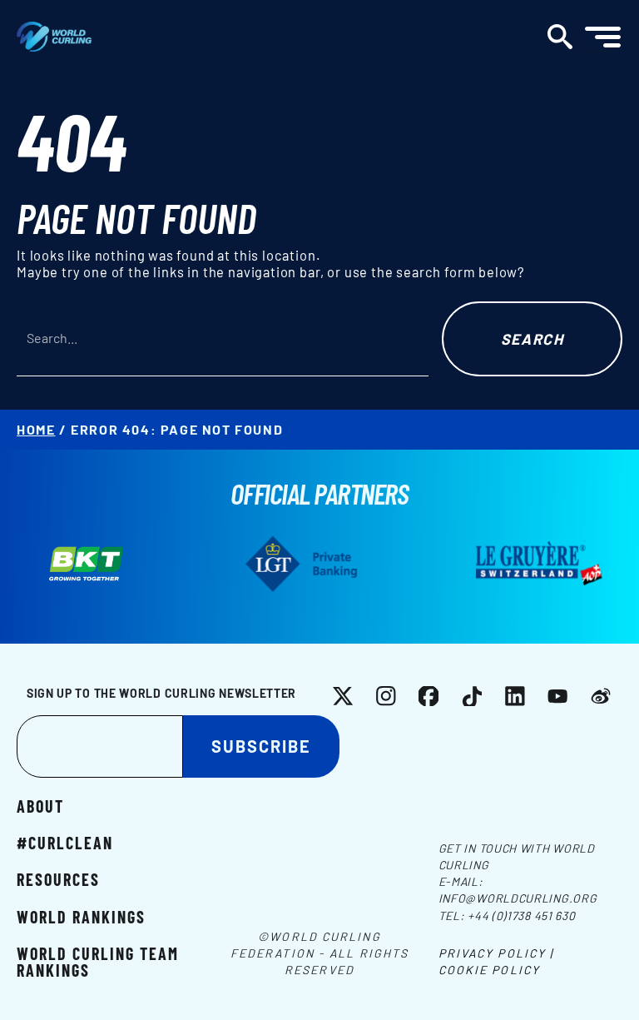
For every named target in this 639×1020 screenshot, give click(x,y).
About (40, 805)
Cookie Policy (489, 970)
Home (36, 429)
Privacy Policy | (496, 953)
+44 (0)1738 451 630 (521, 915)
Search (532, 339)
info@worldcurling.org (517, 898)
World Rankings (81, 916)
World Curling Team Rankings (98, 960)
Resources (58, 878)
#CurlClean (65, 842)
